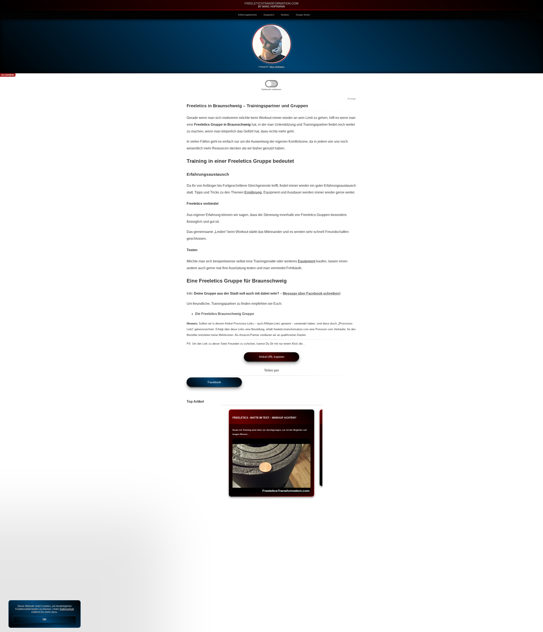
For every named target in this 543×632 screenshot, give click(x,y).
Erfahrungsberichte (247, 15)
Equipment (269, 15)
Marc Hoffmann (277, 66)
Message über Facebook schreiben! (311, 293)
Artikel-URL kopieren (271, 356)
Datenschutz (67, 609)
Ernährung (253, 192)
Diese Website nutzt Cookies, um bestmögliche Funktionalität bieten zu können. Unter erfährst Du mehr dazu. (44, 613)
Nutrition (285, 15)
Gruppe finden (303, 15)
